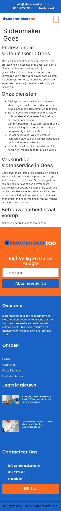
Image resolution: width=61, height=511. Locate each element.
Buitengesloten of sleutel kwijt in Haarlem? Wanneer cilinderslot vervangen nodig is (36, 399)
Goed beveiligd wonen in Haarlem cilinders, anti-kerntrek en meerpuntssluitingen (38, 424)
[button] (56, 19)
